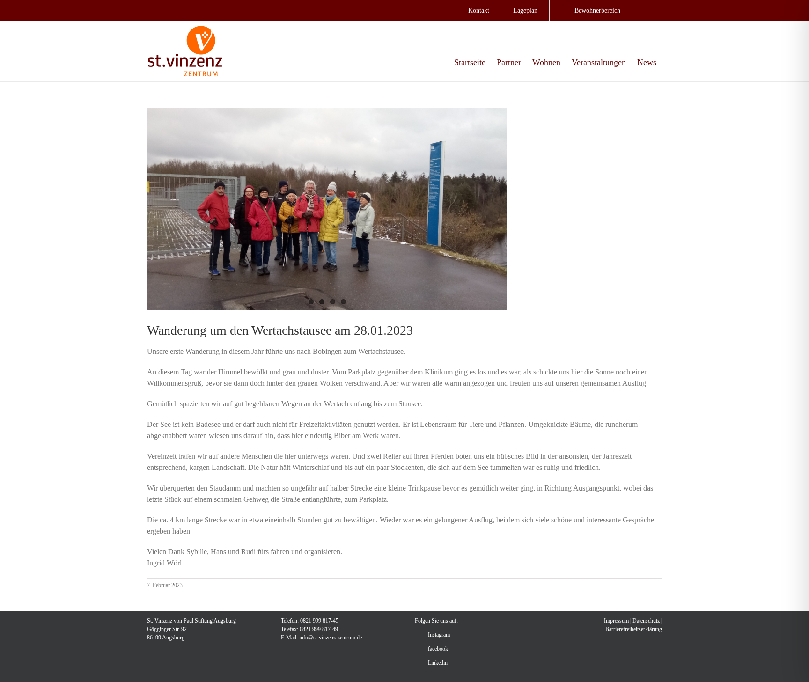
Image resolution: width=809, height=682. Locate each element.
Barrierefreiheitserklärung (633, 629)
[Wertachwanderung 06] (327, 209)
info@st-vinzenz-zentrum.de (330, 637)
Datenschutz (646, 620)
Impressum (616, 620)
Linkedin (438, 663)
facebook (438, 648)
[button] (647, 10)
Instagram (439, 634)
